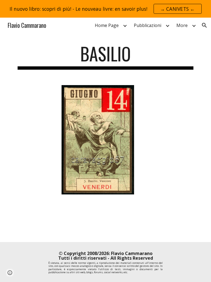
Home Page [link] (107, 25)
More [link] (182, 25)
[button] (204, 25)
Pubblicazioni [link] (147, 25)
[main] (105, 56)
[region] (105, 9)
